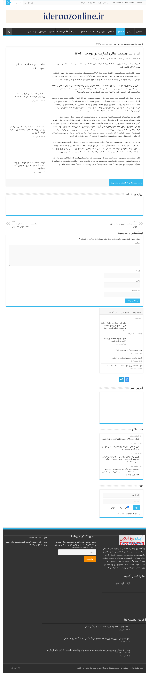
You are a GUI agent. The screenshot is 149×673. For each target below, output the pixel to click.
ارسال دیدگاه (97, 59)
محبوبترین (125, 312)
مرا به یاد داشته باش (118, 507)
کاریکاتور (42, 31)
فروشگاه (61, 31)
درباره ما (82, 2)
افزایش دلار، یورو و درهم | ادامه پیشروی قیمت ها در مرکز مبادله (30, 95)
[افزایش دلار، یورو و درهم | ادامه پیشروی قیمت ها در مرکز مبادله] (121, 407)
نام (138, 271)
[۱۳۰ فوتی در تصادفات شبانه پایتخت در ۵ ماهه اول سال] (107, 416)
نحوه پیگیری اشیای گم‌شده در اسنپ (127, 358)
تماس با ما (91, 2)
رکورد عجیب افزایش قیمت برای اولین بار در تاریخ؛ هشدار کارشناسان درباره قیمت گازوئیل (27, 129)
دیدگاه (137, 243)
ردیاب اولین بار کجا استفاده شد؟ (129, 350)
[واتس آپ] (25, 3)
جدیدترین (137, 312)
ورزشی (102, 31)
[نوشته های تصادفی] (9, 31)
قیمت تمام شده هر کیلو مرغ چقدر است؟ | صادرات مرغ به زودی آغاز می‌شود (29, 165)
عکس (51, 31)
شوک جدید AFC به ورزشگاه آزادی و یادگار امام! (115, 340)
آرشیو (75, 31)
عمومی (139, 31)
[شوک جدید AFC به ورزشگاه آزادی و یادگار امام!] (134, 342)
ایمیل (137, 280)
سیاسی (130, 31)
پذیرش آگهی (103, 2)
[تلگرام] (28, 3)
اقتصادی (120, 31)
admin (135, 59)
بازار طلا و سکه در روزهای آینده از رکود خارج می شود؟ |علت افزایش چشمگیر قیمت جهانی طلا (113, 327)
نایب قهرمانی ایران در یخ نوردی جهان (123, 224)
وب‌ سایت (136, 290)
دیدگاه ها (113, 312)
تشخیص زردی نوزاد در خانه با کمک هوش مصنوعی (25, 224)
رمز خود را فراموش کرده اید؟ (129, 513)
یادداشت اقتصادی (87, 31)
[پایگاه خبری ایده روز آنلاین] (74, 16)
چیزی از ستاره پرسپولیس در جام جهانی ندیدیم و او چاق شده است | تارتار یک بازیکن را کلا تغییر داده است (88, 651)
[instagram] (32, 3)
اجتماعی (111, 31)
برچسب (138, 318)
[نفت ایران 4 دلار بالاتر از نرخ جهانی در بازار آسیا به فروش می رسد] (135, 416)
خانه (139, 44)
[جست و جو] (8, 2)
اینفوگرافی (32, 31)
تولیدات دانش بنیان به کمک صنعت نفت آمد (124, 365)
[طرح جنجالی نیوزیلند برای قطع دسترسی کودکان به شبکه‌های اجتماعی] (121, 398)
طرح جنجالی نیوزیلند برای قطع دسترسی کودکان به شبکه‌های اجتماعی (97, 638)
